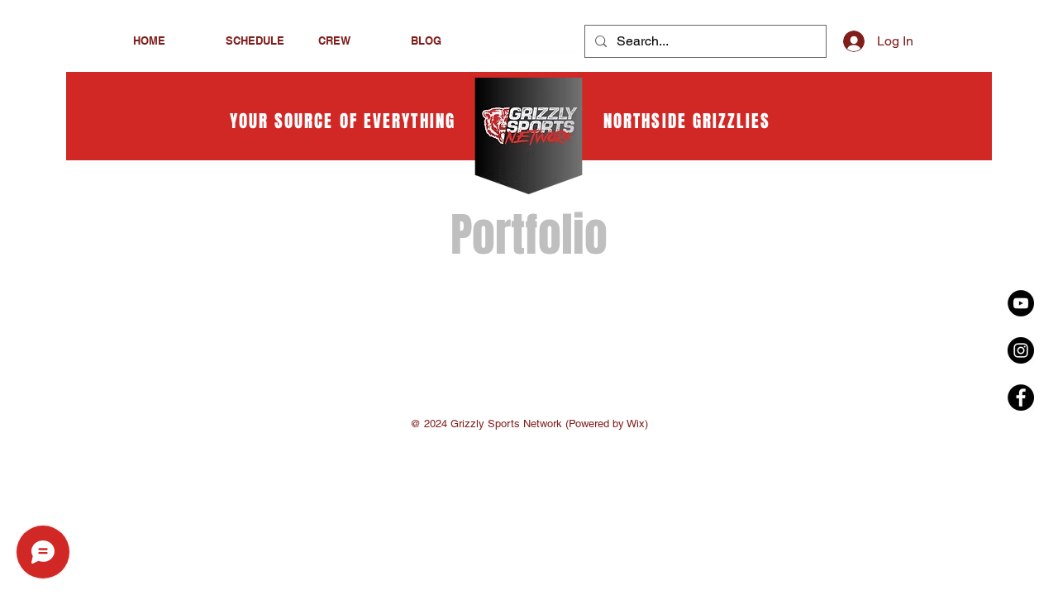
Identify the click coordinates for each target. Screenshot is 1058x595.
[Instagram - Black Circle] (1021, 350)
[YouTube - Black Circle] (1021, 303)
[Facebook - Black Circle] (1021, 397)
